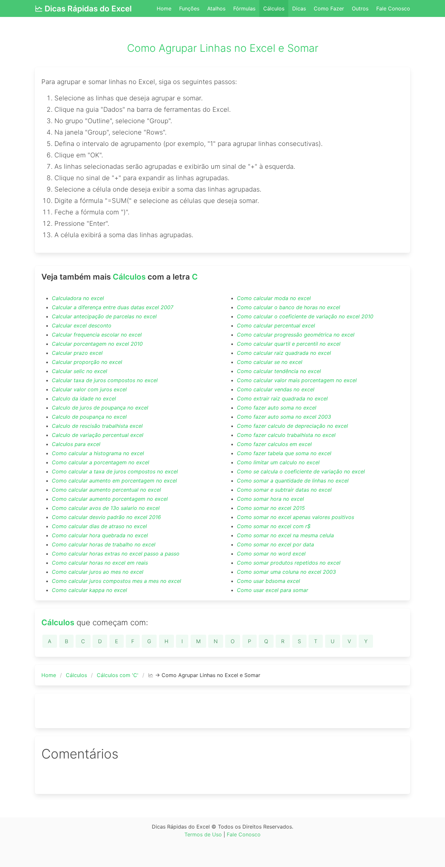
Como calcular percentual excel (276, 325)
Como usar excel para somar (272, 590)
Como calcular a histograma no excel (98, 453)
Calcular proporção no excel (87, 362)
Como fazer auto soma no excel (276, 407)
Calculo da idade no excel (84, 398)
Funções (189, 8)
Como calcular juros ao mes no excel (97, 572)
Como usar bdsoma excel (268, 581)
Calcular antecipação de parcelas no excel (104, 316)
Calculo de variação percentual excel (97, 435)
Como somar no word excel (271, 553)
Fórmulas (244, 8)
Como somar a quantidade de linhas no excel (293, 480)
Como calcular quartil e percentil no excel (288, 343)
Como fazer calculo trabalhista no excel (286, 435)
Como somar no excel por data (275, 544)
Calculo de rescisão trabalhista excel (97, 426)
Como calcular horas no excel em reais (100, 562)
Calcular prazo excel (77, 353)
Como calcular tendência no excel (279, 371)
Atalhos (216, 8)
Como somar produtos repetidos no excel (288, 562)
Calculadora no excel (78, 298)
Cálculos (273, 8)
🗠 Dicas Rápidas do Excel (83, 8)
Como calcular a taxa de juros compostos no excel (115, 471)
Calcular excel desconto (81, 325)
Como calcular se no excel (269, 362)
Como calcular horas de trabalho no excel (103, 544)
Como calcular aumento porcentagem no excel (110, 499)
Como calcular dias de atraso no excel (99, 526)
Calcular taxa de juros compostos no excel (105, 380)
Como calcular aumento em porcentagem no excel (114, 480)
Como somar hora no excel (270, 499)
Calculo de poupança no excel (89, 416)
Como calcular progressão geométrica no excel (295, 334)
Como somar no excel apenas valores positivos (295, 517)
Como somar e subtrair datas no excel (284, 489)
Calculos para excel (76, 444)
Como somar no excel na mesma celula (285, 535)
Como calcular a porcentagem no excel (100, 462)
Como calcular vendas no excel (275, 389)
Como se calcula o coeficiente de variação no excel (301, 471)
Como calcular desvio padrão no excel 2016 (106, 517)
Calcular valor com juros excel (89, 389)
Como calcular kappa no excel (89, 590)
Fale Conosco (393, 8)
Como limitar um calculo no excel (278, 462)
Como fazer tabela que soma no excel (284, 453)
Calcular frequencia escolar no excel (97, 334)
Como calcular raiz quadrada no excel (284, 353)
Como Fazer (329, 8)
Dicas (299, 8)
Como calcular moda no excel (274, 298)
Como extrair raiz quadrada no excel (282, 398)
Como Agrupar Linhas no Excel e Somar (222, 48)
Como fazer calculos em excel (274, 444)
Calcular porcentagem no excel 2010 (97, 343)
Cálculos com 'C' (117, 675)
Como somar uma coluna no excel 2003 (286, 572)
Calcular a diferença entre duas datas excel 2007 (112, 307)
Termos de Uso (203, 834)
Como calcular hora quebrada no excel (100, 535)
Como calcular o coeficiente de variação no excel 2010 (305, 316)
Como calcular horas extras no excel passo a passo (115, 553)
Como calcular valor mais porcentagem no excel (297, 380)
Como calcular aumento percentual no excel (106, 489)
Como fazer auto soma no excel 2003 (284, 416)
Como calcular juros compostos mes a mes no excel (116, 581)
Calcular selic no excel (79, 371)
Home (164, 8)
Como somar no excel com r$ (273, 526)
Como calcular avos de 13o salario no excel (106, 508)
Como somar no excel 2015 (271, 508)
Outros (360, 8)
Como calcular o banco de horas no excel (288, 307)
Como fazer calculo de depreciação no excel (292, 426)
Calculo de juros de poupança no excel (100, 407)
